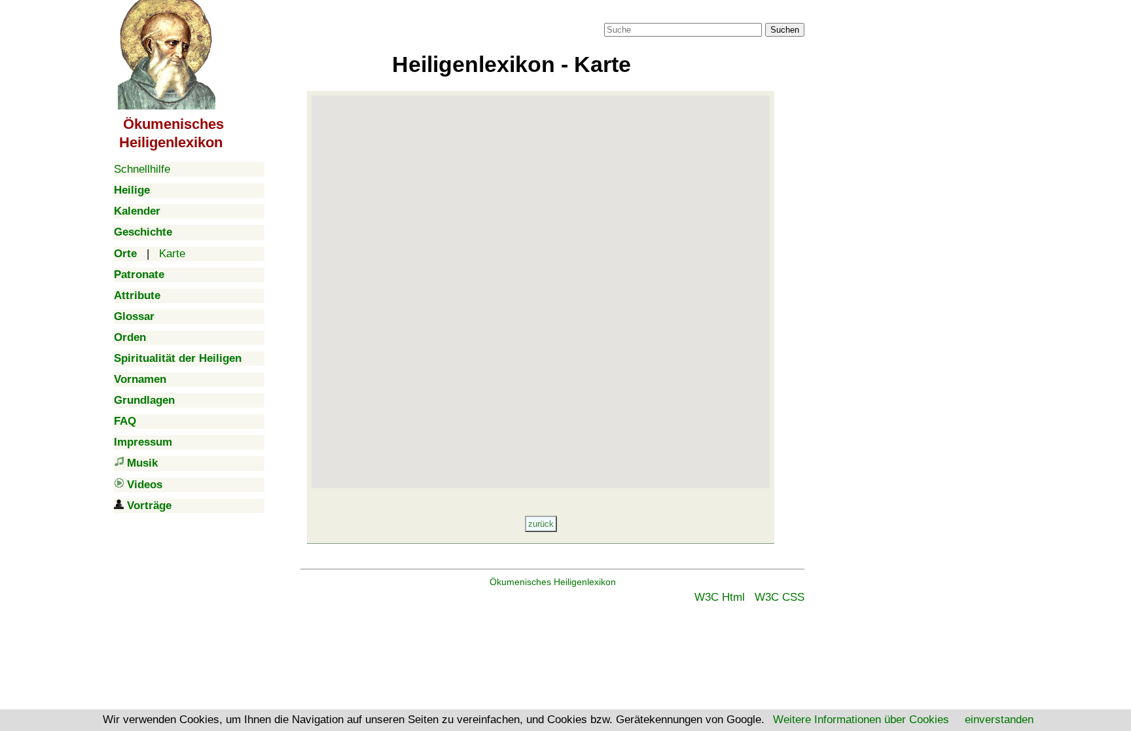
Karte (172, 253)
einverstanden (999, 719)
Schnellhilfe (142, 169)
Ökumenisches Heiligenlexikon (553, 582)
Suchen (784, 30)
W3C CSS (779, 597)
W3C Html (719, 597)
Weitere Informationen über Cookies (861, 719)
